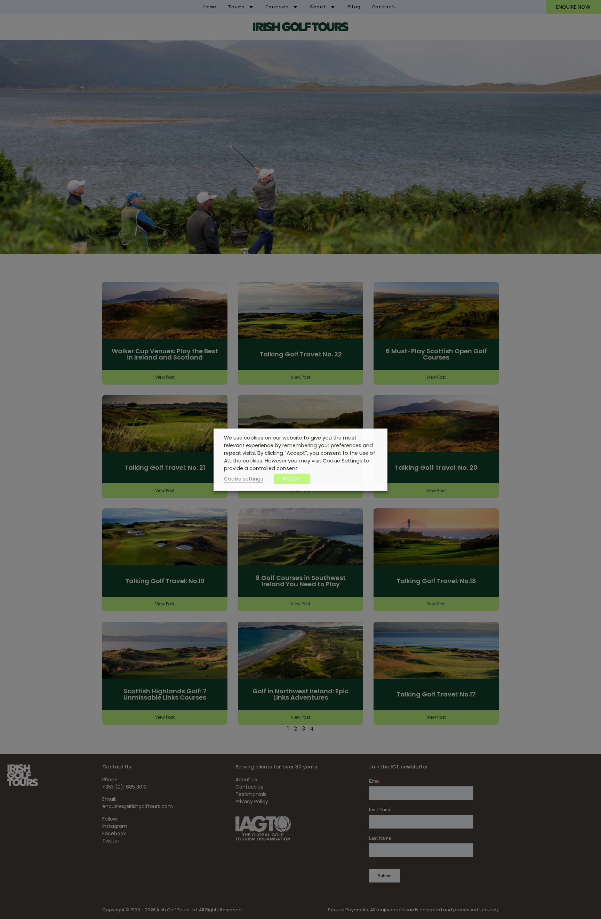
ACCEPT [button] (291, 478)
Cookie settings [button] (243, 478)
